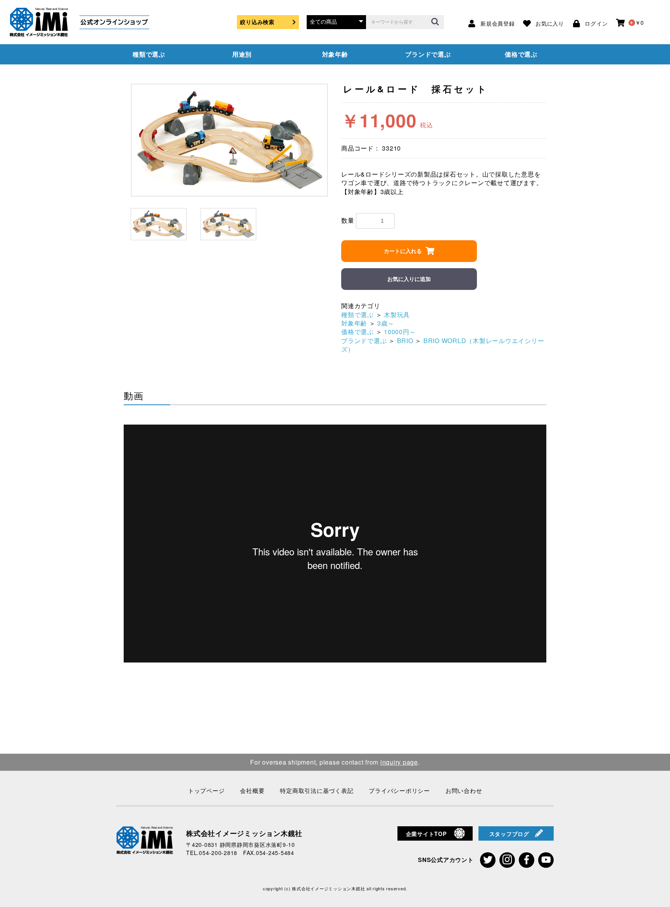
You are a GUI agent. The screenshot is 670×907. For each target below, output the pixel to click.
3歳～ (385, 323)
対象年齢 (335, 54)
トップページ (206, 790)
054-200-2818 (218, 853)
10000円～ (400, 331)
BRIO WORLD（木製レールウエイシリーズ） (442, 345)
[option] (229, 140)
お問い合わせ (464, 790)
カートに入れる (403, 251)
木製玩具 (397, 314)
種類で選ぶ (149, 54)
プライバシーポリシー (399, 790)
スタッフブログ (509, 834)
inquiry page (399, 762)
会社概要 (252, 790)
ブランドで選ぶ (428, 54)
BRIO (405, 340)
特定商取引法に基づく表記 (316, 790)
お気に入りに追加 (409, 279)
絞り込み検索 (257, 22)
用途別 (242, 54)
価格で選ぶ (521, 54)
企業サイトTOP (426, 834)
